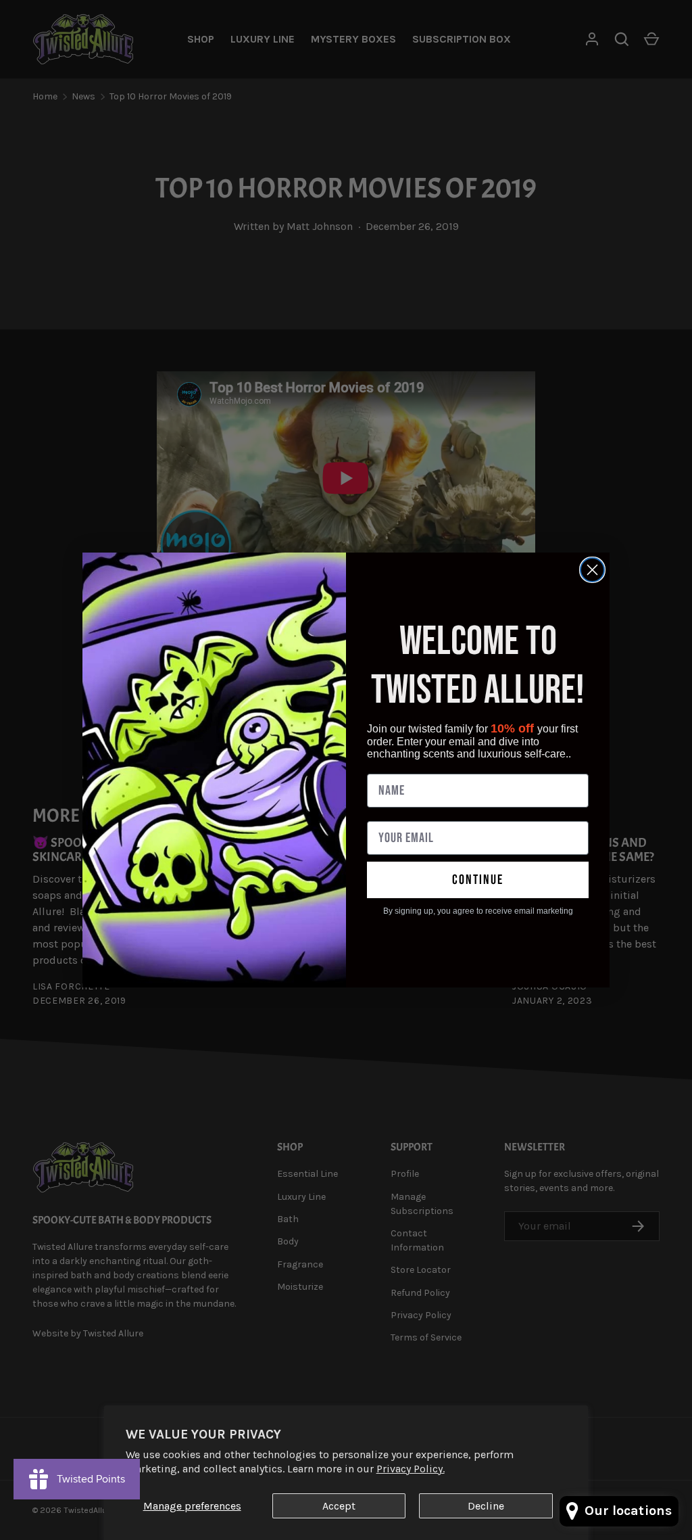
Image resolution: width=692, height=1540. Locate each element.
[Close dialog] (592, 570)
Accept (338, 1505)
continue (477, 880)
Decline (486, 1505)
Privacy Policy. (410, 1468)
